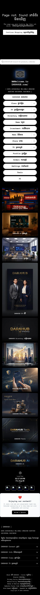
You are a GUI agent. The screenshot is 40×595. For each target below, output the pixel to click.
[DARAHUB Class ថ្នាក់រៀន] (20, 250)
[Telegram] (32, 488)
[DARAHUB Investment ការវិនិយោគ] (20, 355)
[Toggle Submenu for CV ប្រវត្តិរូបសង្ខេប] (34, 109)
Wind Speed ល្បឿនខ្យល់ (10, 588)
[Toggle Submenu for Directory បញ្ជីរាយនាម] (34, 116)
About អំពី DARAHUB (13, 575)
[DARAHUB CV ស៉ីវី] (20, 290)
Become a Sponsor (20, 512)
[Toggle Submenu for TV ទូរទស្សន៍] (34, 147)
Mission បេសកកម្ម (18, 577)
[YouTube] (7, 488)
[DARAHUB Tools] (20, 430)
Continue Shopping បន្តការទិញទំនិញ (20, 32)
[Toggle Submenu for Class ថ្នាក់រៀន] (34, 103)
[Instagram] (26, 488)
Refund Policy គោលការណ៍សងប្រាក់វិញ (19, 581)
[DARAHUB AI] (20, 455)
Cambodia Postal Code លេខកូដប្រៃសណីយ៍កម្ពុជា (18, 586)
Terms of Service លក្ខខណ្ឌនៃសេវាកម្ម (18, 584)
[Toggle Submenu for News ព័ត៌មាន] (34, 134)
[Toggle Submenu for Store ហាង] (34, 141)
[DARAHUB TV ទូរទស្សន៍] (20, 225)
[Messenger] (20, 488)
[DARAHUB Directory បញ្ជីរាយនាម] (20, 330)
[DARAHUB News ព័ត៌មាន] (20, 199)
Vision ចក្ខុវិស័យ (26, 575)
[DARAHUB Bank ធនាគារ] (20, 380)
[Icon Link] (20, 74)
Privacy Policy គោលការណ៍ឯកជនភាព (18, 579)
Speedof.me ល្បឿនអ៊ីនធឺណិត (28, 588)
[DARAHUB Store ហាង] (20, 405)
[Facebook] (14, 488)
